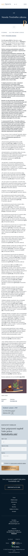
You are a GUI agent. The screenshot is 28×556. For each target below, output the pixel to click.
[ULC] (6, 4)
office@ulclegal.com (14, 523)
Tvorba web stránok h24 (14, 552)
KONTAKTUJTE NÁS (14, 487)
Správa (3, 453)
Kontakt (14, 511)
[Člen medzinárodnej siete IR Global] (15, 546)
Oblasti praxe (14, 500)
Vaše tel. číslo (4, 446)
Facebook (13, 401)
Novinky (14, 507)
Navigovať (14, 533)
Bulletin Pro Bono (14, 509)
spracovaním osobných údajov (18, 463)
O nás (14, 504)
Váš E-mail (4, 439)
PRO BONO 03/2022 (11, 35)
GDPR (14, 551)
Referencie (14, 502)
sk (14, 4)
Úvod (14, 497)
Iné (2, 401)
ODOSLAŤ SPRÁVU (10, 468)
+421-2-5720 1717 (14, 522)
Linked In (18, 539)
